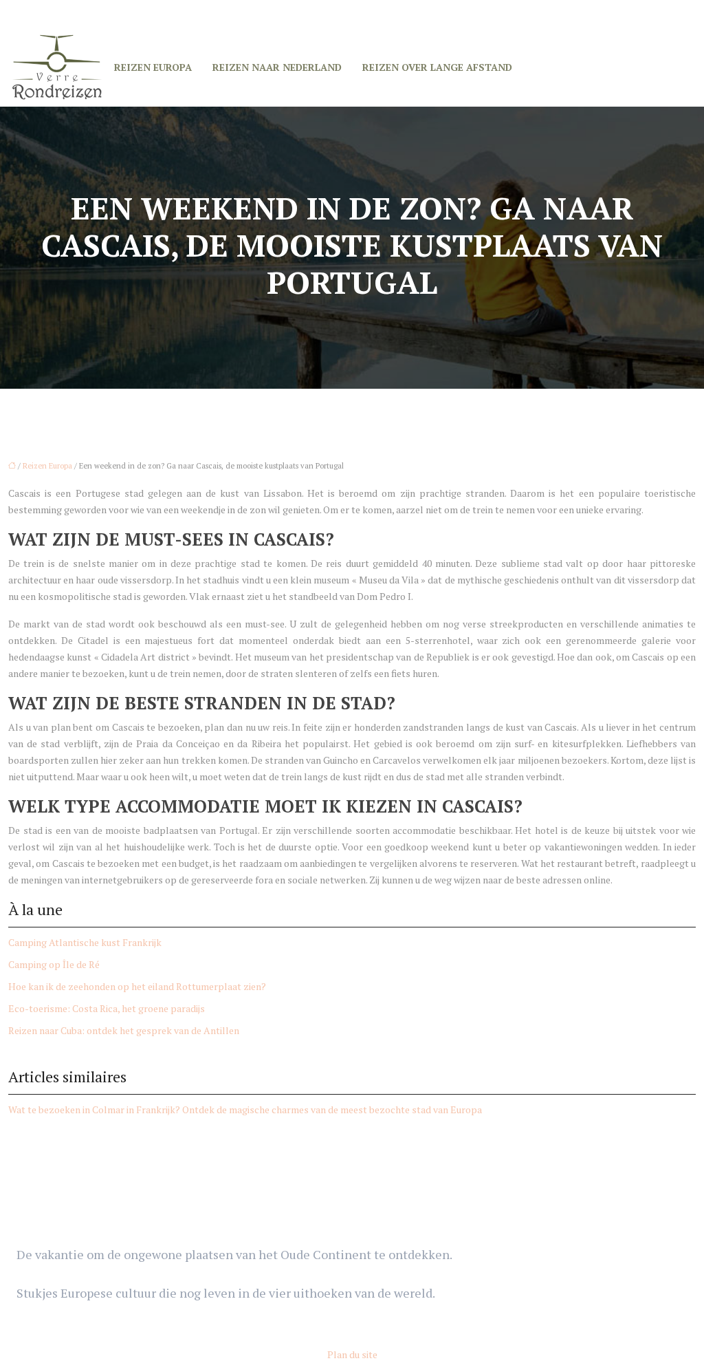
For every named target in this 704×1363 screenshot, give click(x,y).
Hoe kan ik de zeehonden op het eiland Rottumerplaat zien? (137, 986)
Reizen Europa (153, 67)
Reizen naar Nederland (277, 67)
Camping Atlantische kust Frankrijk (85, 942)
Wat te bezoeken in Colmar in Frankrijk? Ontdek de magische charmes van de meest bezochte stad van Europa (245, 1109)
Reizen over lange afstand (437, 67)
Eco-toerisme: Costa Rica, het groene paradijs (106, 1008)
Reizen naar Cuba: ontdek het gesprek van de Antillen (123, 1030)
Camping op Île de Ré (54, 964)
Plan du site (352, 1354)
